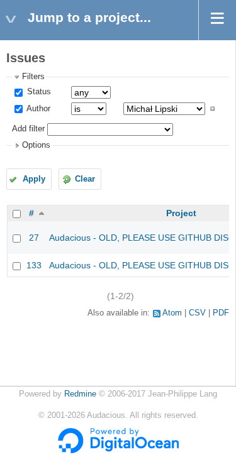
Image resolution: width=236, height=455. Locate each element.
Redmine (80, 394)
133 (34, 265)
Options (36, 145)
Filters (33, 76)
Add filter (28, 128)
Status (38, 91)
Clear (85, 179)
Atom (172, 313)
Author (37, 108)
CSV (197, 313)
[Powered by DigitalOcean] (118, 450)
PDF (221, 313)
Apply (34, 179)
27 (34, 238)
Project (181, 213)
